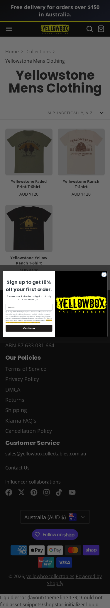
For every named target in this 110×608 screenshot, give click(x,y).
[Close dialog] (103, 274)
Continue (29, 328)
